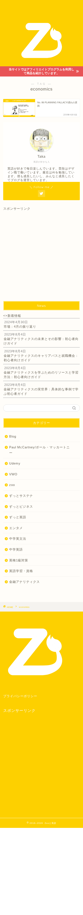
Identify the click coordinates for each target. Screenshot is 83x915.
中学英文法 (17, 538)
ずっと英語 (17, 517)
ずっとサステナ (21, 495)
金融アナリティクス (24, 582)
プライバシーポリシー (20, 696)
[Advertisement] (41, 252)
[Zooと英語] (41, 63)
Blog (12, 436)
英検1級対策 (18, 560)
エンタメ (16, 528)
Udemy (14, 463)
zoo (12, 485)
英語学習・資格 (21, 571)
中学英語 (16, 549)
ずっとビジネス (21, 506)
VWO (13, 474)
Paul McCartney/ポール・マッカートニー (39, 450)
